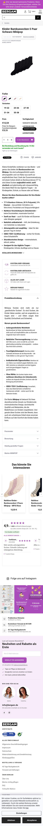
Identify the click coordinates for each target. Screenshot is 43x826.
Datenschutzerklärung (20, 665)
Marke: (6, 42)
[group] (14, 494)
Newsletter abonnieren (14, 660)
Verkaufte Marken (8, 789)
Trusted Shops (9, 554)
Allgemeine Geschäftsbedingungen (15, 744)
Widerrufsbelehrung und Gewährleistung (16, 754)
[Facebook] (4, 713)
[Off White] (20, 98)
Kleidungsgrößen (8, 758)
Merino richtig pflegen (10, 782)
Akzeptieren (32, 820)
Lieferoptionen (28, 133)
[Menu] (40, 11)
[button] (14, 510)
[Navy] (9, 98)
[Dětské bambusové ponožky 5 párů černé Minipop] (4, 98)
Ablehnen (11, 820)
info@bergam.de (10, 705)
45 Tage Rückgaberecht (10, 767)
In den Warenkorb (23, 140)
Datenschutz (6, 751)
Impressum (6, 748)
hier (27, 808)
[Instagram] (9, 713)
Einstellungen (21, 813)
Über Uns (5, 779)
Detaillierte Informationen (12, 253)
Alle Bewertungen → (12, 535)
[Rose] (15, 98)
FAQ (3, 785)
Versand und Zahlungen (10, 770)
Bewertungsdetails (28, 37)
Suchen (38, 17)
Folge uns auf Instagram (23, 578)
